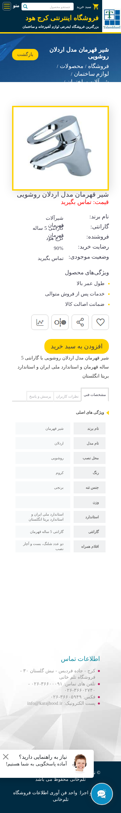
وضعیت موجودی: (89, 257)
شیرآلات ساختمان (88, 82)
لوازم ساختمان (91, 74)
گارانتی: (99, 226)
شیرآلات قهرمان (90, 90)
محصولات (71, 66)
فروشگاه (98, 66)
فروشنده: (97, 236)
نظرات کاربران (67, 396)
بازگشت (25, 54)
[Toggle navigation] (7, 6)
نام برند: (99, 216)
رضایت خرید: (93, 247)
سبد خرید (84, 7)
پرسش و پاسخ (40, 396)
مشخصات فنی (95, 395)
